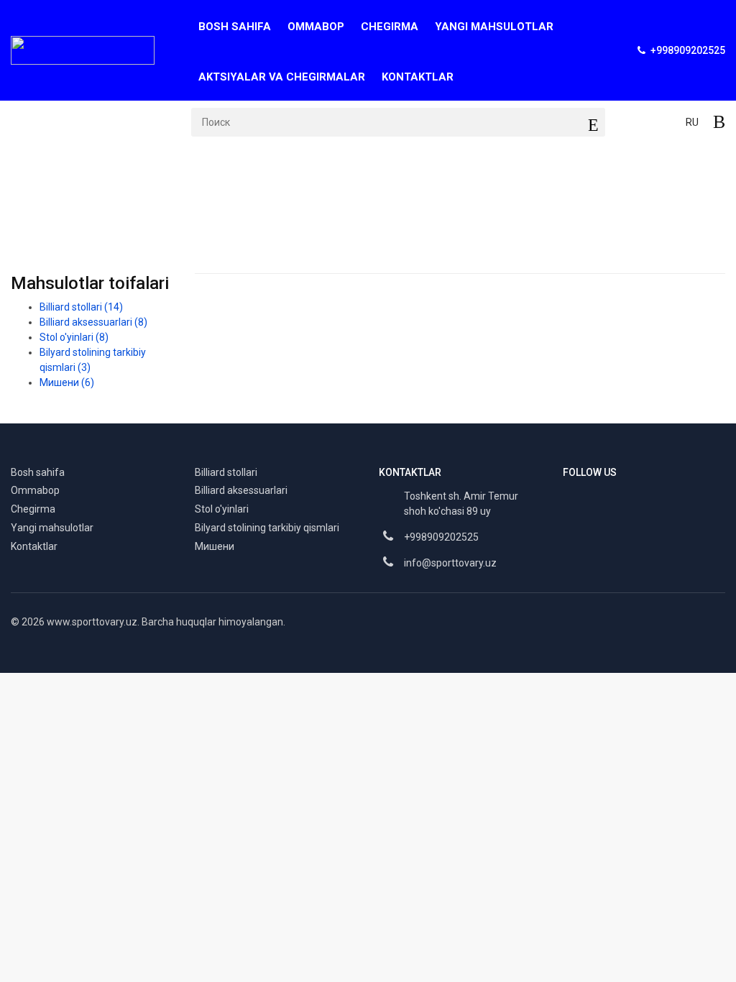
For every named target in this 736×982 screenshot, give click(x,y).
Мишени (67, 382)
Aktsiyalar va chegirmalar (281, 76)
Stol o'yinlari (74, 337)
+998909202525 (441, 537)
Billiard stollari (81, 307)
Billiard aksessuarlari (114, 178)
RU (692, 122)
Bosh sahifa (234, 26)
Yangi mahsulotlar (494, 26)
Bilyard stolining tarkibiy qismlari (267, 527)
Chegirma (389, 26)
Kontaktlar (418, 76)
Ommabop (316, 26)
